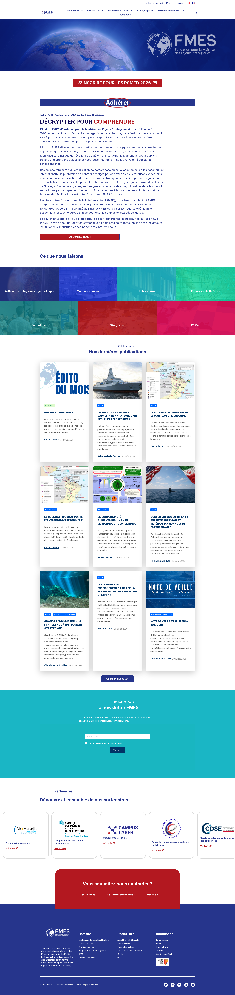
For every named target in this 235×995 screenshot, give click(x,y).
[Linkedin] (193, 985)
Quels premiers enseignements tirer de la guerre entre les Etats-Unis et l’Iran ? (117, 589)
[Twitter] (173, 985)
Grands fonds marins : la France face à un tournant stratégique (64, 625)
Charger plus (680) (117, 678)
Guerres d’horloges (58, 412)
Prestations (125, 14)
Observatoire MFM (160, 658)
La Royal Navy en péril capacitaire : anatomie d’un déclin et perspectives (117, 416)
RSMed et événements (169, 10)
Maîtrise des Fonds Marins (64, 614)
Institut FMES (51, 439)
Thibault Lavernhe (160, 560)
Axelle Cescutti (105, 557)
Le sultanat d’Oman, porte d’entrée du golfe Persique (63, 518)
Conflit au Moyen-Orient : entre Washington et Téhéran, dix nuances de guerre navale (169, 522)
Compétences (72, 10)
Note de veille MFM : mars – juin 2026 (169, 623)
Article (100, 405)
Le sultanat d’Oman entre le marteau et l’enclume (169, 414)
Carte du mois (50, 510)
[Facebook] (166, 985)
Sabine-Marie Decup (108, 456)
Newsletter (49, 405)
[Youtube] (179, 985)
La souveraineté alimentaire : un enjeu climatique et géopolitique (116, 520)
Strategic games (145, 10)
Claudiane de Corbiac (56, 665)
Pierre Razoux (158, 446)
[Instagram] (186, 985)
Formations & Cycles (118, 10)
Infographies (103, 510)
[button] (196, 13)
